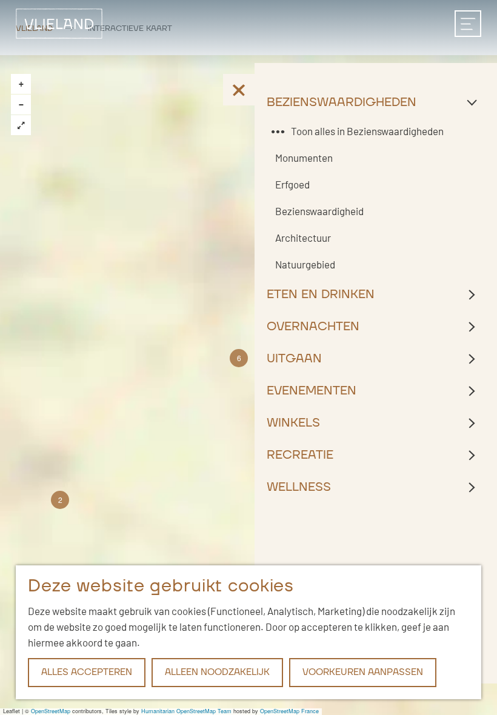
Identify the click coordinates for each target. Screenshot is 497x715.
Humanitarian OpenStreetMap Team (186, 711)
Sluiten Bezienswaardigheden (376, 102)
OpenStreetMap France (289, 711)
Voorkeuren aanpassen (362, 672)
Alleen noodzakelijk (217, 672)
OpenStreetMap (50, 711)
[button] (60, 500)
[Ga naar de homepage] (59, 23)
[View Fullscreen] (21, 125)
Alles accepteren (86, 672)
